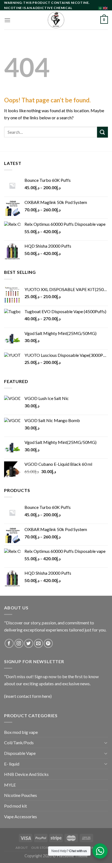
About (21, 848)
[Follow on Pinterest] (48, 643)
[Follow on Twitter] (28, 643)
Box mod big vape (21, 732)
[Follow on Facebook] (9, 643)
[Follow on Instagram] (18, 643)
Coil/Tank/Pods (19, 742)
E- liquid (11, 763)
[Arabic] (100, 7)
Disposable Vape (20, 753)
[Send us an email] (38, 643)
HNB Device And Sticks (26, 774)
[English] (105, 7)
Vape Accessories (20, 816)
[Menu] (7, 20)
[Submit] (102, 132)
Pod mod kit (15, 805)
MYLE (10, 784)
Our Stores (41, 848)
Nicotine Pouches (20, 795)
